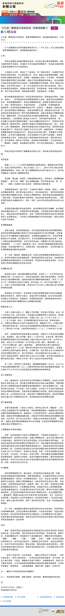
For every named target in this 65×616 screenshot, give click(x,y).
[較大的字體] (22, 11)
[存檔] (11, 32)
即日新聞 (7, 601)
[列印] (15, 32)
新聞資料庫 (8, 597)
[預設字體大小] (19, 11)
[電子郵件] (8, 32)
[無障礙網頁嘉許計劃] (43, 610)
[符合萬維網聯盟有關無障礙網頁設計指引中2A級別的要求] (57, 611)
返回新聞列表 (46, 597)
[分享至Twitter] (5, 32)
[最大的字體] (25, 11)
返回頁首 (60, 597)
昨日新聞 (21, 597)
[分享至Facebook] (2, 32)
